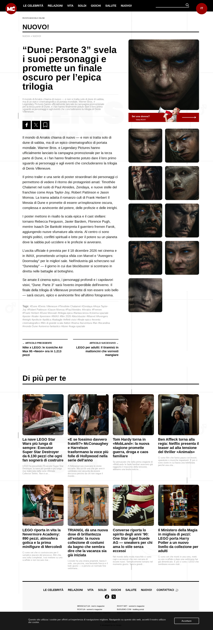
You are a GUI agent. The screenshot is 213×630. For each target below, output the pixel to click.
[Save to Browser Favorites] (45, 125)
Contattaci (166, 590)
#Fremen (97, 309)
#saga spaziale (77, 326)
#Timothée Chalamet (69, 306)
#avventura (86, 322)
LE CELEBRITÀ (33, 5)
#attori (67, 322)
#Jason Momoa (56, 309)
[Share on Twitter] (36, 125)
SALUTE (110, 5)
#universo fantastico (49, 326)
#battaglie (57, 319)
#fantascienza (81, 313)
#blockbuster (79, 316)
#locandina (104, 322)
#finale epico (84, 319)
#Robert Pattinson (37, 309)
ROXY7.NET (130, 606)
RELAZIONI (55, 5)
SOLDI (82, 5)
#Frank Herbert (30, 313)
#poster (26, 316)
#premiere (45, 316)
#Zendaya (87, 306)
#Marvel (91, 316)
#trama (75, 322)
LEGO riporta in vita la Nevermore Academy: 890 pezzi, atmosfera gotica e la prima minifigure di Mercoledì (42, 538)
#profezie (37, 319)
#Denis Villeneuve (47, 306)
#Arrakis (86, 309)
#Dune (33, 306)
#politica (46, 319)
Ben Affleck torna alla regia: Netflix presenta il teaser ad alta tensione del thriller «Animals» (178, 445)
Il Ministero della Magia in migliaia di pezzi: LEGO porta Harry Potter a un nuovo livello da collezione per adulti (178, 540)
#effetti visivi (70, 319)
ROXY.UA (89, 609)
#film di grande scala (52, 322)
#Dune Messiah (48, 313)
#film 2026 (65, 316)
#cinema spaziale (98, 313)
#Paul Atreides (73, 309)
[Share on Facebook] (26, 125)
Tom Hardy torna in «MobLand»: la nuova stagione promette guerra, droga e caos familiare (131, 447)
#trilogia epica (65, 313)
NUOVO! (126, 5)
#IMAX (55, 316)
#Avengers (102, 316)
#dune (64, 326)
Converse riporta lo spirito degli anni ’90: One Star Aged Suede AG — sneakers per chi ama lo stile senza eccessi (132, 540)
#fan (95, 322)
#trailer (35, 316)
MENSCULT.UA (91, 606)
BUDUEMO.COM (130, 609)
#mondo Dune (30, 326)
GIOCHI (96, 5)
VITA (70, 5)
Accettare (187, 621)
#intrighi (26, 319)
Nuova (26, 36)
